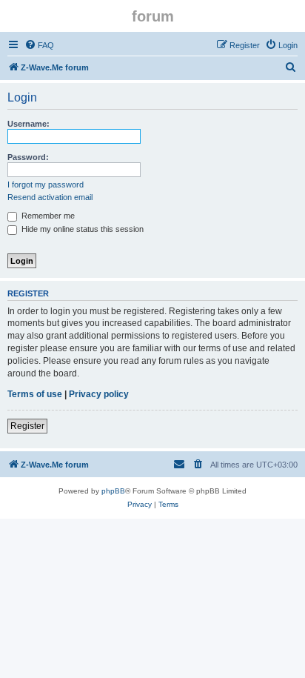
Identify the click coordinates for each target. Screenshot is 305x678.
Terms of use (34, 394)
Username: (28, 123)
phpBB (113, 491)
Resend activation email (50, 197)
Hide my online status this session (81, 229)
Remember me (47, 215)
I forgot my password (45, 184)
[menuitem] (39, 45)
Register (27, 426)
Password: (28, 157)
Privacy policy (99, 394)
